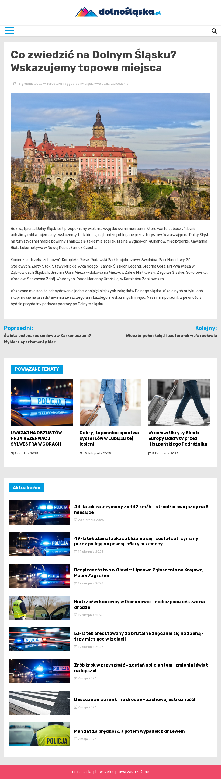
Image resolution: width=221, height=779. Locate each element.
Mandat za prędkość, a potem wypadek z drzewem (129, 731)
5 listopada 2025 (164, 453)
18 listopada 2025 (96, 453)
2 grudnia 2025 (26, 453)
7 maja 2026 (86, 678)
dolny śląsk (84, 84)
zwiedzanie (119, 84)
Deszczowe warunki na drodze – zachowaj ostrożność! (134, 699)
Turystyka (54, 84)
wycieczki (101, 84)
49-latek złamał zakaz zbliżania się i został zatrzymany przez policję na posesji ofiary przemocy (136, 541)
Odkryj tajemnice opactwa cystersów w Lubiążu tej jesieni (109, 438)
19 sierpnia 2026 (90, 551)
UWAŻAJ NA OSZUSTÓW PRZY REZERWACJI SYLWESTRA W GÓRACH (36, 438)
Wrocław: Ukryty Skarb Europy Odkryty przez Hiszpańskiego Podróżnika (177, 438)
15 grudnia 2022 (29, 84)
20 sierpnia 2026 (90, 520)
